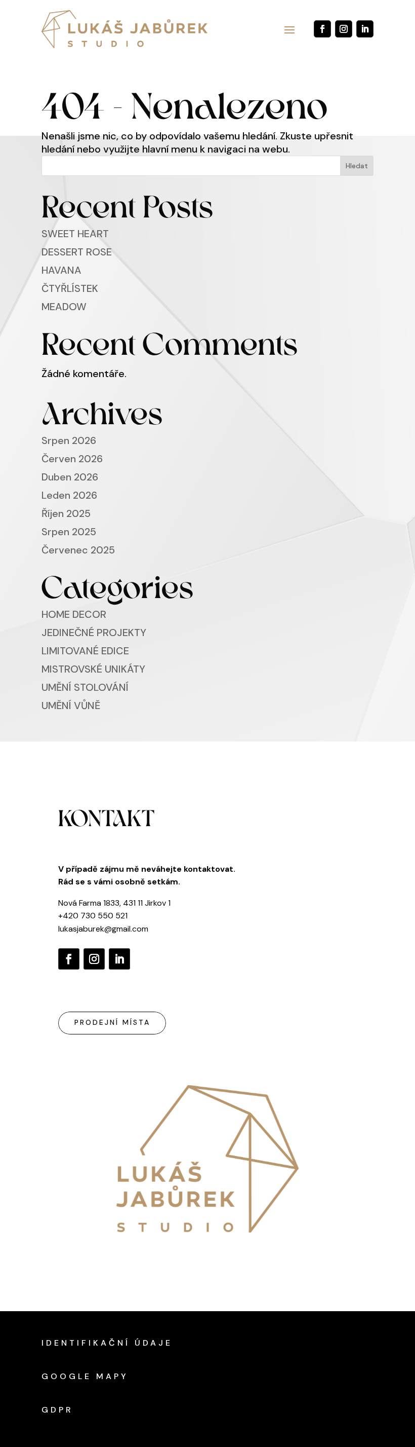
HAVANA (61, 270)
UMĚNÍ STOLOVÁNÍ (85, 687)
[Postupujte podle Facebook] (322, 29)
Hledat (357, 165)
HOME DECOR (74, 614)
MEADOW (64, 306)
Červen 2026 (72, 458)
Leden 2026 (69, 495)
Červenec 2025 (78, 549)
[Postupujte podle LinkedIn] (365, 29)
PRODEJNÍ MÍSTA (112, 1022)
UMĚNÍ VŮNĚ (71, 705)
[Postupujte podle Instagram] (343, 29)
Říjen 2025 (66, 513)
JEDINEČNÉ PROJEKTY (94, 632)
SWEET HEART (75, 233)
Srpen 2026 (69, 440)
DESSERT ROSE (77, 251)
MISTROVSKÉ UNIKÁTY (93, 669)
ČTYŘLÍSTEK (70, 288)
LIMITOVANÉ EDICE (85, 650)
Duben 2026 (70, 477)
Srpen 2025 (69, 531)
